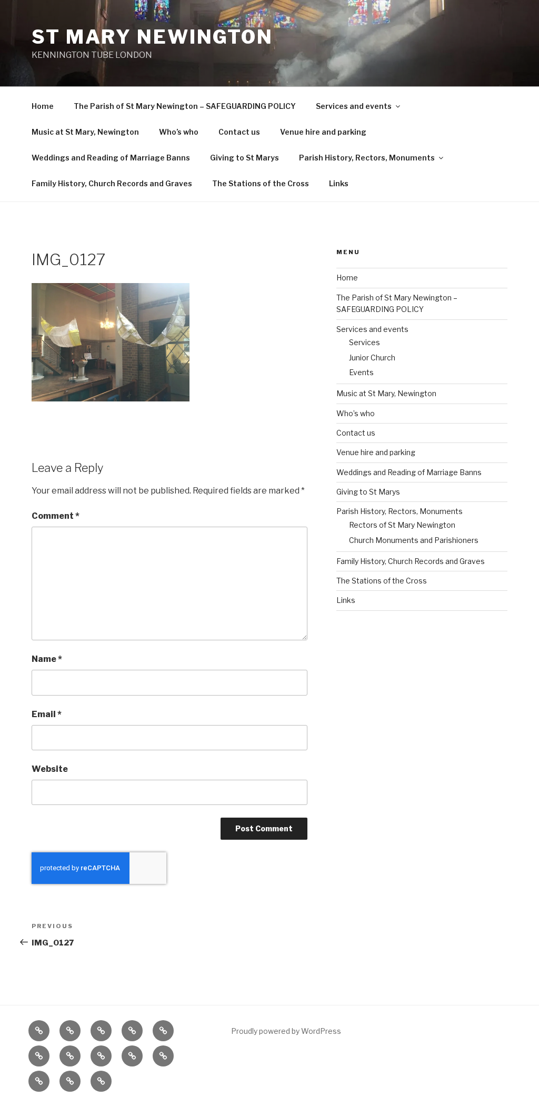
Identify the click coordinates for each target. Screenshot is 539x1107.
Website (50, 769)
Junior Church (372, 357)
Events (361, 372)
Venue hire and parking (323, 131)
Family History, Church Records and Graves (112, 183)
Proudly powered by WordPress (286, 1031)
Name (47, 659)
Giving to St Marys (244, 157)
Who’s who (178, 131)
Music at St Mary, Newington (85, 131)
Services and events (354, 106)
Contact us (239, 131)
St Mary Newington (152, 36)
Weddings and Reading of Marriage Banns (111, 157)
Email (47, 714)
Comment (55, 516)
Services (364, 342)
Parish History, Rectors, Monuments (367, 157)
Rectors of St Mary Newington (402, 524)
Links (338, 183)
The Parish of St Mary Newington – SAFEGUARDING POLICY (185, 106)
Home (43, 106)
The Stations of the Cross (260, 183)
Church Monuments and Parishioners (413, 540)
